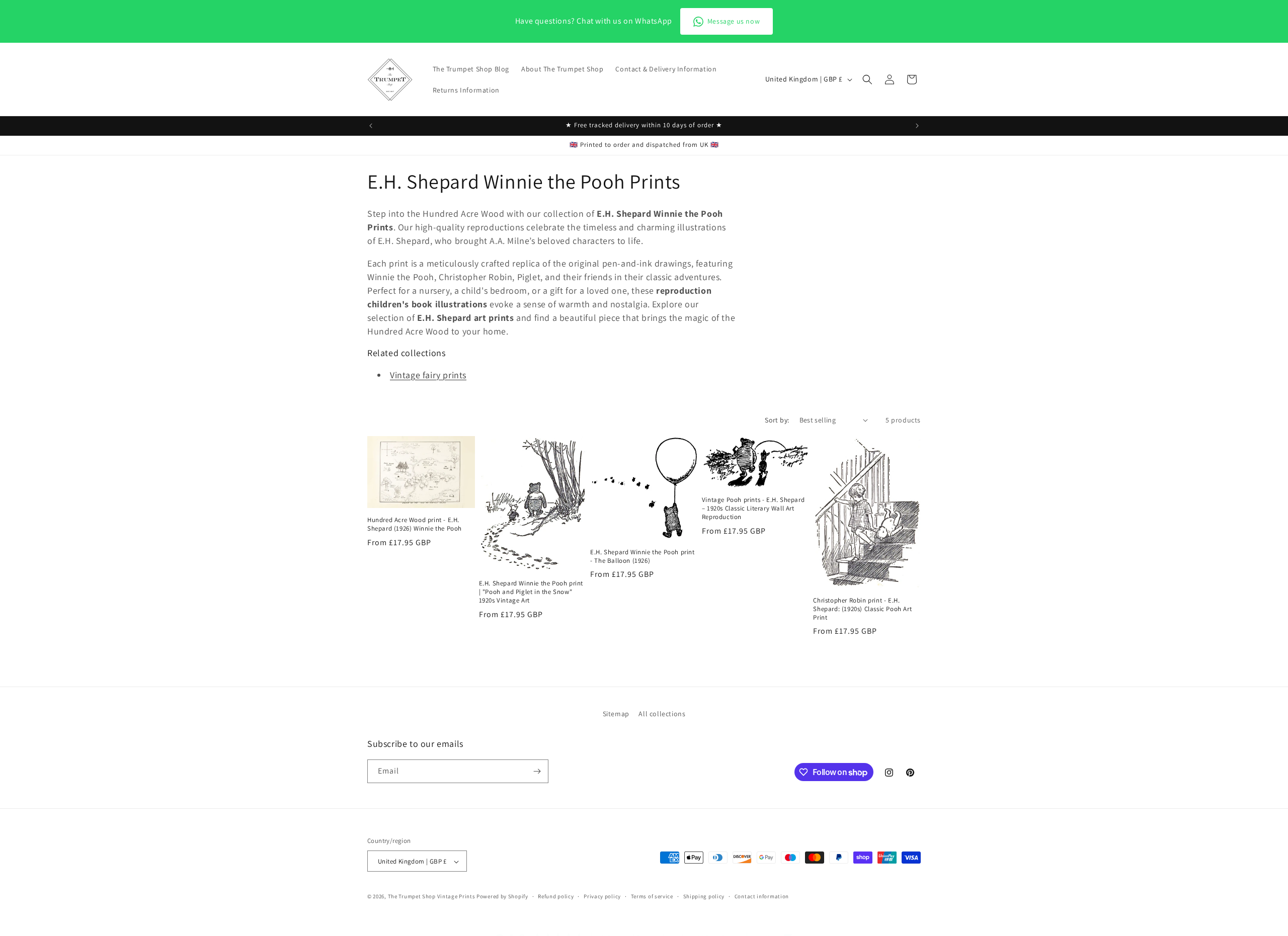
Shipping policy (704, 896)
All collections (661, 713)
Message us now (733, 21)
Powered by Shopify (502, 896)
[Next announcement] (917, 125)
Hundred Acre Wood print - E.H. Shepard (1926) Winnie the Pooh (414, 524)
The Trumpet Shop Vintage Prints (431, 896)
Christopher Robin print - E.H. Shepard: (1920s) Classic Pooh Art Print (862, 609)
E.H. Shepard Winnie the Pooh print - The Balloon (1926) (642, 556)
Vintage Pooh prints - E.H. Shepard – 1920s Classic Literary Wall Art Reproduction (753, 508)
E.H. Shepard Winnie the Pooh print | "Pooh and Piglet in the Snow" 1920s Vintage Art (531, 592)
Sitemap (616, 713)
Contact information (762, 896)
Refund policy (556, 896)
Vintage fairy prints (428, 375)
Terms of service (652, 896)
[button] (867, 79)
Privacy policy (602, 896)
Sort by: (777, 419)
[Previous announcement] (371, 125)
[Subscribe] (537, 771)
